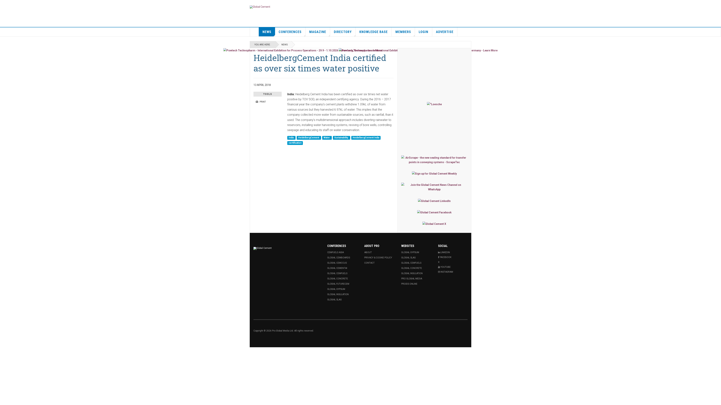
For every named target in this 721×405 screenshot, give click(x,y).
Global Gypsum (336, 289)
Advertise (444, 32)
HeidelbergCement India (366, 137)
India (291, 137)
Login (423, 32)
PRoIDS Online (409, 284)
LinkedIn (445, 252)
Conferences (290, 32)
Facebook (445, 257)
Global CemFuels (337, 273)
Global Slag (334, 299)
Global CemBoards (338, 257)
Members (403, 32)
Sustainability (341, 137)
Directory (343, 32)
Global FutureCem (338, 284)
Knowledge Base (373, 32)
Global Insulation (338, 294)
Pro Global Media (411, 278)
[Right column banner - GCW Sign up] (434, 173)
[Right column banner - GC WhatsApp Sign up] (434, 187)
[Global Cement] (260, 6)
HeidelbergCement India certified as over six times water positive (319, 63)
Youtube (445, 267)
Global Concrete (337, 278)
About (368, 252)
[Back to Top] (3, 351)
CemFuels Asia (335, 252)
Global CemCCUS (337, 263)
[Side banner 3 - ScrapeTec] (434, 159)
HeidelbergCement (309, 137)
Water (327, 137)
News (266, 32)
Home (254, 31)
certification (295, 143)
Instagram (446, 272)
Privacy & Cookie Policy (378, 257)
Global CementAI (337, 268)
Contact (369, 263)
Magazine (317, 32)
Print (262, 101)
